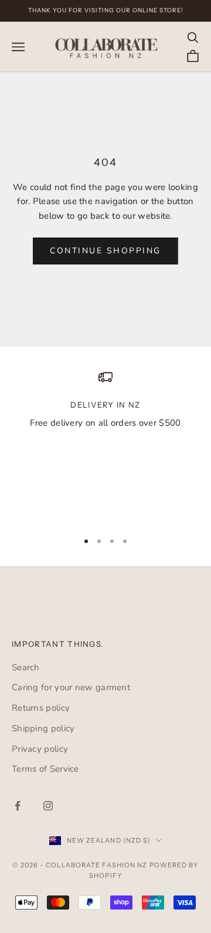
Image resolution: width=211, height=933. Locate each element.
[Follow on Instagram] (48, 806)
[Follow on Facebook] (17, 806)
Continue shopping (105, 250)
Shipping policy (43, 728)
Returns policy (41, 708)
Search (26, 667)
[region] (105, 445)
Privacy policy (40, 749)
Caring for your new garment (71, 687)
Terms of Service (45, 769)
